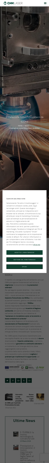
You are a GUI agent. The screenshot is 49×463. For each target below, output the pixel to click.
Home (20, 126)
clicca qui (36, 244)
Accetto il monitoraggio (24, 252)
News (27, 126)
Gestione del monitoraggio (25, 259)
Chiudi (24, 266)
